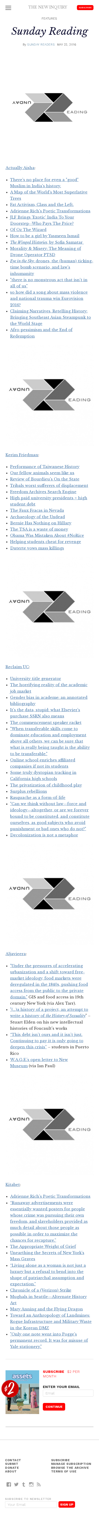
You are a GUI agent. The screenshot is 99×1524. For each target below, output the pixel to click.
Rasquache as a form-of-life (37, 797)
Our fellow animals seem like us (42, 473)
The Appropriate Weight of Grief (43, 1246)
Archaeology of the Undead (37, 517)
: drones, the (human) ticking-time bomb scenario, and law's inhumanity (51, 267)
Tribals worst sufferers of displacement (49, 485)
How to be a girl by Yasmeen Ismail (44, 236)
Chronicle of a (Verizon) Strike (40, 1290)
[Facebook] (9, 1484)
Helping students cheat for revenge (45, 541)
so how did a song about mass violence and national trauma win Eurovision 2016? (49, 298)
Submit (11, 1464)
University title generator (35, 678)
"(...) (13, 1009)
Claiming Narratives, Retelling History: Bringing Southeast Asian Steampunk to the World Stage (50, 317)
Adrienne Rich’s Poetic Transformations (50, 1196)
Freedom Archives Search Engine (43, 491)
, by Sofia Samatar (47, 242)
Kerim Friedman (22, 455)
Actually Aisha (20, 167)
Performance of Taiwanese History (44, 466)
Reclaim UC (17, 667)
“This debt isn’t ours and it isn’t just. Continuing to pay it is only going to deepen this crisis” (46, 1040)
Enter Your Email (61, 1387)
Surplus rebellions (28, 791)
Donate (12, 1467)
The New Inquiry (47, 7)
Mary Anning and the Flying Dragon (46, 1309)
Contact (13, 1460)
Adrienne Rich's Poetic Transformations (50, 211)
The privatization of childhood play (46, 785)
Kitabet (13, 1184)
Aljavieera (16, 953)
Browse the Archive (70, 1467)
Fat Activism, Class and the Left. (42, 204)
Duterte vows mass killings (37, 548)
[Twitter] (16, 1484)
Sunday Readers (41, 44)
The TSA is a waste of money (39, 529)
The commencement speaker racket (46, 722)
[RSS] (39, 1484)
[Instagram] (31, 1484)
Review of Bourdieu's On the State (44, 479)
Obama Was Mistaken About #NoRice (47, 535)
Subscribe (85, 7)
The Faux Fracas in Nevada (37, 510)
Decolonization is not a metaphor (44, 835)
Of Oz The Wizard (28, 229)
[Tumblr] (24, 1484)
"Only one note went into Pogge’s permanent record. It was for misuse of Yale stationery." (49, 1340)
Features (49, 18)
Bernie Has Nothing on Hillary (40, 523)
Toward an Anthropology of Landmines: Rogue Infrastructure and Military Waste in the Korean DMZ (51, 1321)
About (11, 1471)
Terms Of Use (64, 1471)
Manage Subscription (71, 1464)
